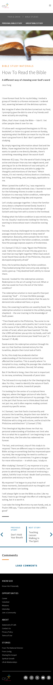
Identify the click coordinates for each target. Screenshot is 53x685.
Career (4, 598)
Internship (6, 609)
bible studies (31, 17)
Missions (5, 605)
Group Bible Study (34, 23)
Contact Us (6, 628)
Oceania (24, 12)
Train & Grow (14, 17)
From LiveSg (6, 651)
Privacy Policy (7, 632)
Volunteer (5, 602)
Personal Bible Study (12, 23)
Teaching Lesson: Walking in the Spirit (34, 537)
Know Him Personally (10, 586)
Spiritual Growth (8, 658)
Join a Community (9, 612)
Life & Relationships (9, 662)
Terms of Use (7, 635)
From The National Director (12, 648)
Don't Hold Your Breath (17, 536)
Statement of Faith (9, 625)
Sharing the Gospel (9, 655)
